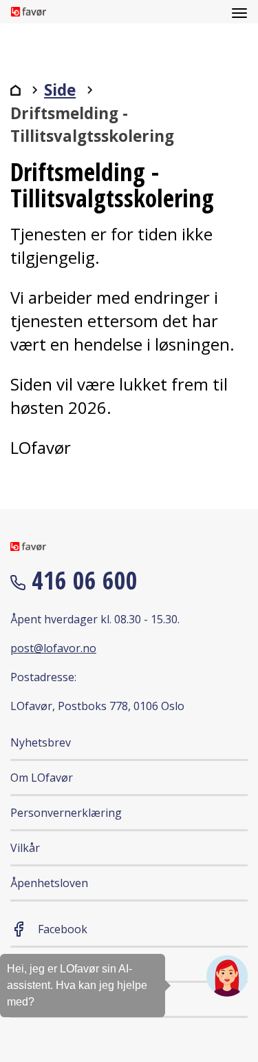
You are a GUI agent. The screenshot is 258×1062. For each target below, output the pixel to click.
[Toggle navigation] (239, 12)
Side (60, 90)
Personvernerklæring (66, 812)
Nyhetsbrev (40, 742)
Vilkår (25, 847)
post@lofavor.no (53, 648)
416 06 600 (81, 580)
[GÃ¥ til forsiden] (15, 90)
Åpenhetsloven (49, 883)
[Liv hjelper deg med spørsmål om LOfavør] (227, 976)
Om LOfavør (41, 777)
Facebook (62, 929)
